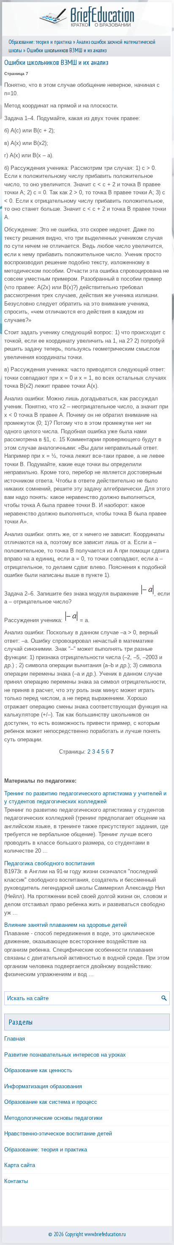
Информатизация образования (43, 1086)
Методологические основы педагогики (53, 1118)
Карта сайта (19, 1165)
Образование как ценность (38, 1070)
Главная (14, 1039)
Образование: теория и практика (40, 42)
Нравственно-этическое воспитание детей (58, 1133)
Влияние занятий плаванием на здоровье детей (65, 925)
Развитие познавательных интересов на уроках (65, 1055)
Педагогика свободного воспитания (49, 863)
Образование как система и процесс (50, 1102)
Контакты (16, 1181)
